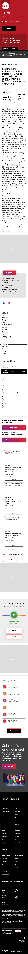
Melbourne (8, 22)
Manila (16, 814)
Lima (16, 861)
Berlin (3, 839)
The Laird (19, 194)
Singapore (17, 811)
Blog (3, 902)
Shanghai (17, 824)
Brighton (4, 846)
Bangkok (17, 818)
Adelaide (17, 836)
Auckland (17, 843)
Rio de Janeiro (18, 868)
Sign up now (9, 766)
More (22, 951)
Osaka (16, 808)
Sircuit (11, 196)
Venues (4, 897)
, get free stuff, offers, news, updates (7, 932)
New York (4, 858)
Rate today (12, 53)
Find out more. (10, 55)
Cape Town (5, 808)
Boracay (17, 821)
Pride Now (5, 900)
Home (5, 951)
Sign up (9, 905)
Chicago (4, 864)
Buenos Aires (18, 864)
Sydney (17, 839)
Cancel (14, 637)
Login (3, 905)
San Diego (4, 861)
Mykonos (4, 849)
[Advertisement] (14, 249)
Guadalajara (5, 871)
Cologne (4, 843)
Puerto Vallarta (5, 868)
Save (14, 630)
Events (4, 895)
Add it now (14, 428)
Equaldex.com (6, 102)
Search (13, 951)
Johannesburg (5, 811)
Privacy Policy (5, 918)
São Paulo (17, 858)
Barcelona (4, 836)
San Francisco (5, 874)
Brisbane (17, 846)
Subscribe (18, 931)
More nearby (14, 731)
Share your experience (14, 440)
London (4, 833)
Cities (18, 951)
